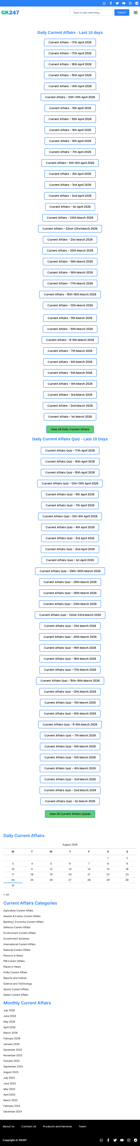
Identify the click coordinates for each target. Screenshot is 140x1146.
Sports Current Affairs (16, 989)
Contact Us (28, 1126)
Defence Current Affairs (17, 927)
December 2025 (12, 1049)
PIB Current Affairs (14, 961)
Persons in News (13, 955)
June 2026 (9, 1016)
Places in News (12, 966)
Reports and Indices (15, 978)
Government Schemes (16, 938)
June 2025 (9, 1083)
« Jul (6, 894)
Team (82, 1126)
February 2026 (11, 1038)
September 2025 (13, 1066)
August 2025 (10, 1072)
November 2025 (12, 1055)
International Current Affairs (19, 944)
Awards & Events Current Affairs (22, 916)
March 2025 (10, 1100)
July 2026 (9, 1010)
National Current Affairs (17, 949)
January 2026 (11, 1044)
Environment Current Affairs (19, 933)
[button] (135, 12)
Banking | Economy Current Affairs (23, 921)
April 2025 (9, 1094)
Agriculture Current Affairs (18, 910)
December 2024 (12, 1111)
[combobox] (91, 12)
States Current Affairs (15, 994)
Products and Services (57, 1126)
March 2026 (10, 1032)
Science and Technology (17, 983)
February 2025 (11, 1105)
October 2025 (11, 1060)
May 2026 (9, 1021)
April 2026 (9, 1027)
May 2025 (9, 1089)
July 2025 (9, 1077)
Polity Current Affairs (15, 972)
